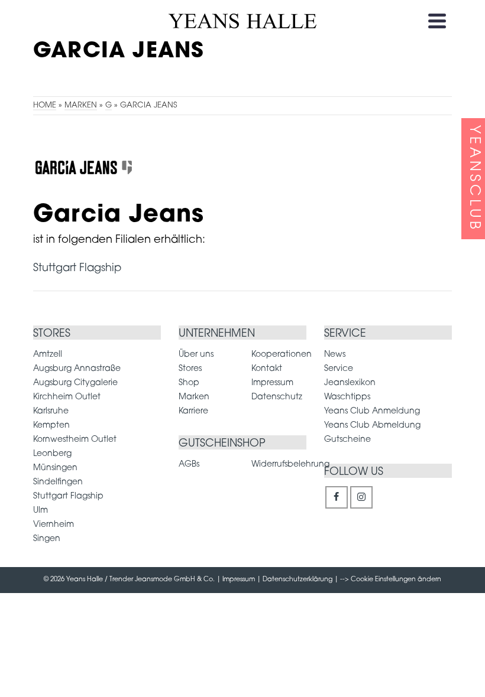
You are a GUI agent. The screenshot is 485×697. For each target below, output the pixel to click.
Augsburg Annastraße (77, 368)
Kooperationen (281, 354)
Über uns (196, 354)
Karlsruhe (51, 411)
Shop (189, 383)
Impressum (272, 383)
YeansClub (474, 178)
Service (338, 368)
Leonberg (52, 454)
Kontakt (266, 368)
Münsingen (55, 468)
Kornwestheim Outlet (75, 439)
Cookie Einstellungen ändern (396, 580)
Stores (190, 368)
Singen (46, 539)
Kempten (51, 425)
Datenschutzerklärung (297, 580)
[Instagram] (361, 497)
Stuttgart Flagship (77, 268)
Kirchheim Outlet (67, 397)
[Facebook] (336, 497)
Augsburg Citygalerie (75, 383)
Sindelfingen (58, 482)
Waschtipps (347, 397)
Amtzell (47, 354)
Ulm (40, 510)
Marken (194, 397)
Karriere (193, 411)
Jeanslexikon (350, 383)
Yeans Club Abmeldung (372, 425)
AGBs (189, 464)
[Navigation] (437, 20)
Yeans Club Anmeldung (372, 411)
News (334, 354)
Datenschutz (276, 397)
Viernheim (53, 524)
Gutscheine (347, 439)
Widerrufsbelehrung (290, 464)
